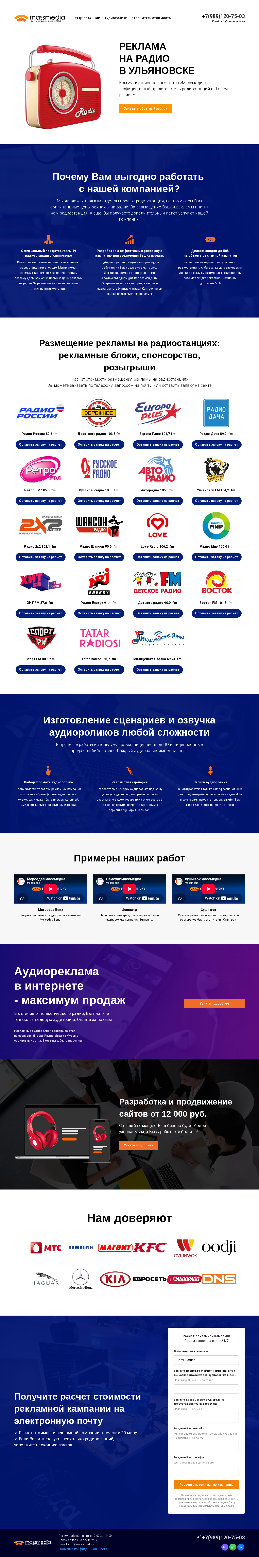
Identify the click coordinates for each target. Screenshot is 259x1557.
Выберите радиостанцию (191, 1351)
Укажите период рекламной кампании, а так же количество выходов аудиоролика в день (205, 1372)
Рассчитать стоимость (151, 18)
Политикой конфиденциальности (215, 1498)
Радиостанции (87, 18)
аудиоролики (115, 18)
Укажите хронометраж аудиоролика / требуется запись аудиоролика (200, 1401)
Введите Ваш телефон (189, 1457)
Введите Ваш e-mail (189, 1428)
